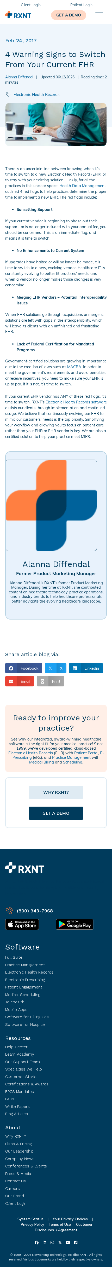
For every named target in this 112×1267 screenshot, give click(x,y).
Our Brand (14, 1196)
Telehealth (14, 1002)
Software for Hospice (25, 1024)
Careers (12, 1188)
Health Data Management (82, 185)
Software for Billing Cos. (27, 1017)
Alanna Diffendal (19, 77)
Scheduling (72, 762)
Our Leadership (19, 1151)
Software (22, 946)
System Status (30, 1219)
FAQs (9, 1099)
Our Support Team (22, 1062)
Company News (19, 1158)
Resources (18, 1038)
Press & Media (18, 1173)
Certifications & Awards (26, 1084)
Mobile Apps (16, 1009)
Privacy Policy (32, 1224)
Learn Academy (19, 1054)
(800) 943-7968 (35, 910)
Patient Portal (86, 752)
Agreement (67, 1230)
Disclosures (44, 1230)
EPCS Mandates (19, 1091)
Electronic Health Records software (76, 402)
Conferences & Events (26, 1166)
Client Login (16, 1203)
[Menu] (99, 15)
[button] (68, 15)
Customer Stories (22, 1076)
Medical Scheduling (22, 994)
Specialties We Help (23, 1069)
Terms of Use (60, 1224)
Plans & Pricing (18, 1144)
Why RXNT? (15, 1136)
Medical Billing (41, 762)
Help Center (16, 1047)
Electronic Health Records (36, 94)
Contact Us (15, 1181)
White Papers (17, 1106)
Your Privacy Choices (70, 1219)
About (13, 1127)
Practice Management (71, 757)
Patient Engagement (23, 987)
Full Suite (13, 957)
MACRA (74, 366)
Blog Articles (16, 1114)
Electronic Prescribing (25, 979)
